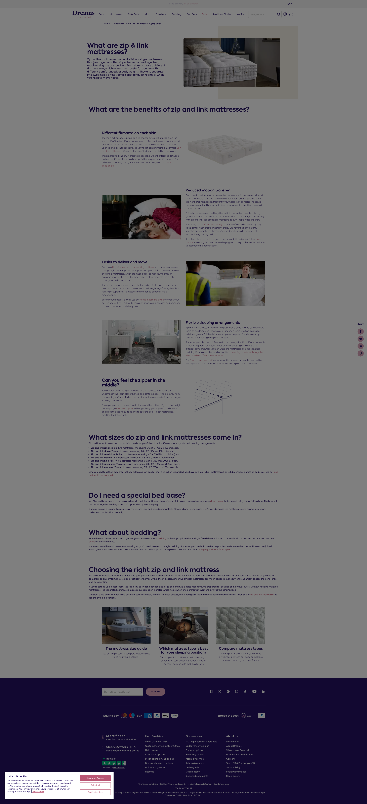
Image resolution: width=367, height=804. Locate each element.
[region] (59, 785)
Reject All (95, 785)
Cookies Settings (95, 792)
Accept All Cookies (95, 778)
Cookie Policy (38, 791)
